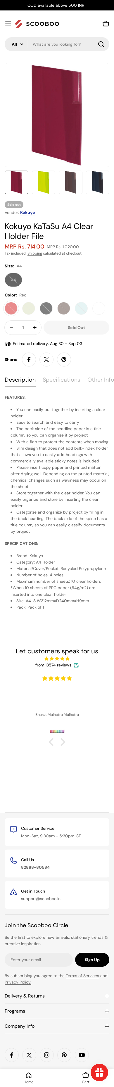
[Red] (11, 308)
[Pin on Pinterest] (64, 359)
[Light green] (28, 308)
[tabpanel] (57, 502)
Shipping (34, 253)
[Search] (101, 44)
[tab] (20, 381)
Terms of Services (82, 975)
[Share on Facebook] (29, 359)
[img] (57, 658)
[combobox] (57, 44)
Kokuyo (27, 212)
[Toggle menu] (8, 23)
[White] (98, 308)
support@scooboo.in (41, 898)
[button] (53, 742)
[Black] (46, 308)
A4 (16, 282)
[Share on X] (46, 359)
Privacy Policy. (18, 982)
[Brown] (63, 308)
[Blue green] (81, 308)
